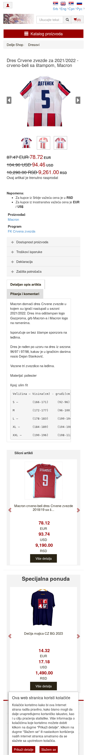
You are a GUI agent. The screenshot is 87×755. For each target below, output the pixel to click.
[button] (8, 508)
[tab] (43, 242)
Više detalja (43, 558)
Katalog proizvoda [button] (47, 33)
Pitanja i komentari (24, 293)
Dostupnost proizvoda (32, 241)
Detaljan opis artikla (25, 284)
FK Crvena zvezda (21, 231)
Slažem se (48, 749)
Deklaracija (24, 261)
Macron (13, 219)
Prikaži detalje (23, 749)
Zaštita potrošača (28, 271)
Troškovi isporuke (29, 251)
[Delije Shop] (17, 19)
